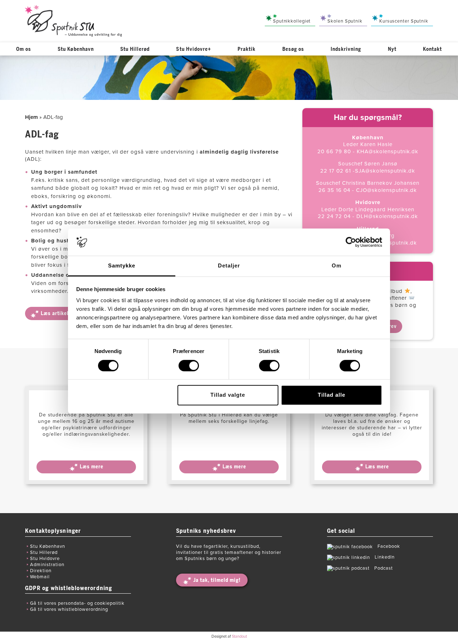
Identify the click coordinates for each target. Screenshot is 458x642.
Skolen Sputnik (344, 21)
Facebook (388, 546)
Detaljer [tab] (229, 266)
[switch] (189, 365)
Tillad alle (331, 395)
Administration (47, 565)
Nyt (392, 49)
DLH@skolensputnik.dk (387, 216)
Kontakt (432, 49)
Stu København (76, 49)
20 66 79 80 (334, 151)
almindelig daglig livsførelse (239, 152)
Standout (239, 636)
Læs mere (91, 466)
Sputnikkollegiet (292, 21)
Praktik (246, 49)
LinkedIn (384, 557)
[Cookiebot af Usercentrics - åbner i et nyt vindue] (351, 242)
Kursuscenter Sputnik (403, 21)
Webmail (40, 577)
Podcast (383, 568)
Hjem (31, 117)
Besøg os (293, 49)
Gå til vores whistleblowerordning (69, 609)
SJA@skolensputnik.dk (385, 171)
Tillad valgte (227, 395)
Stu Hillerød (135, 49)
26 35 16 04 (334, 190)
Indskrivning (346, 49)
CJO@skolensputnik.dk (386, 190)
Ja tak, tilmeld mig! (216, 580)
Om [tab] (336, 266)
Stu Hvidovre (45, 558)
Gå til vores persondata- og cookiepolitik (77, 603)
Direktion (41, 571)
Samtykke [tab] (121, 266)
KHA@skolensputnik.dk (387, 151)
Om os (23, 49)
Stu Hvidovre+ (193, 49)
